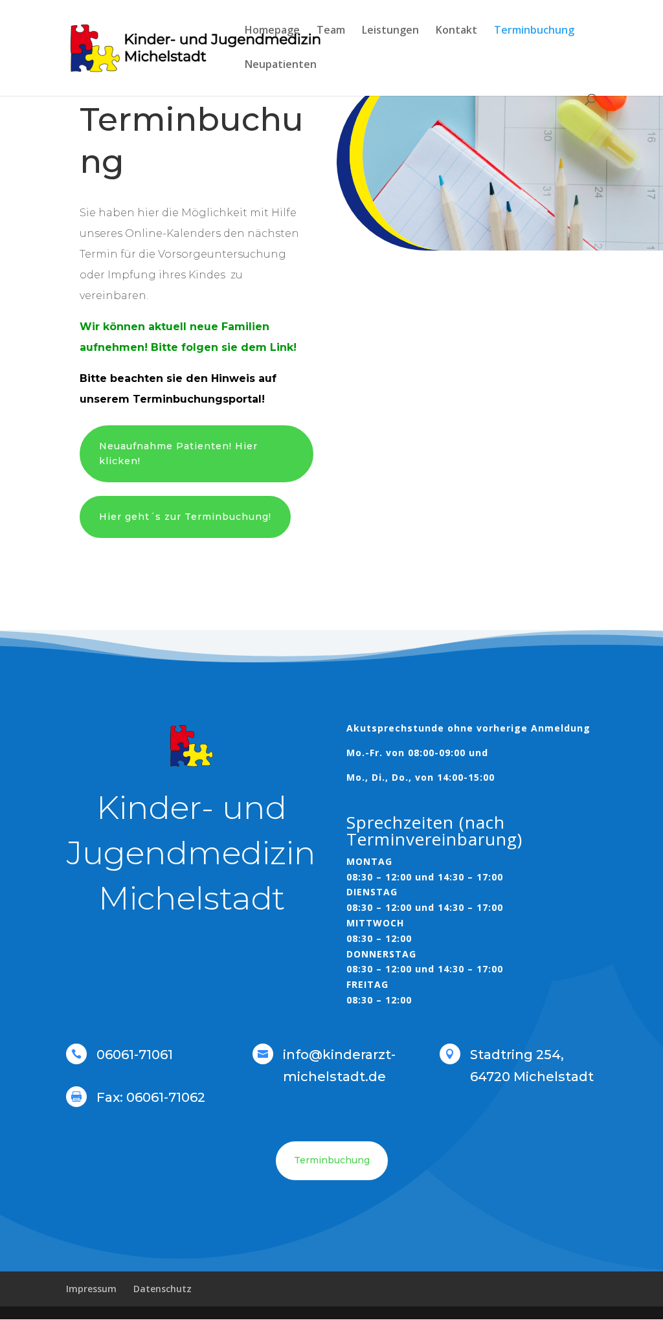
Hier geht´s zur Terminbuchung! (185, 516)
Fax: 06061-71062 (150, 1097)
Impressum (91, 1288)
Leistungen (390, 31)
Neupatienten (281, 65)
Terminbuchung (534, 31)
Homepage (272, 31)
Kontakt (456, 31)
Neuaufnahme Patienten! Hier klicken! (178, 453)
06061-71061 (134, 1054)
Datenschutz (162, 1288)
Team (331, 31)
